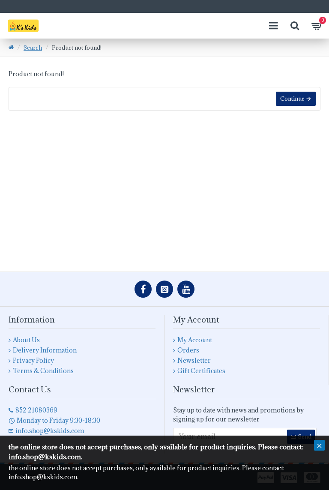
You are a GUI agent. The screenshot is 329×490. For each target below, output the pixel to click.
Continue (292, 98)
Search (33, 47)
